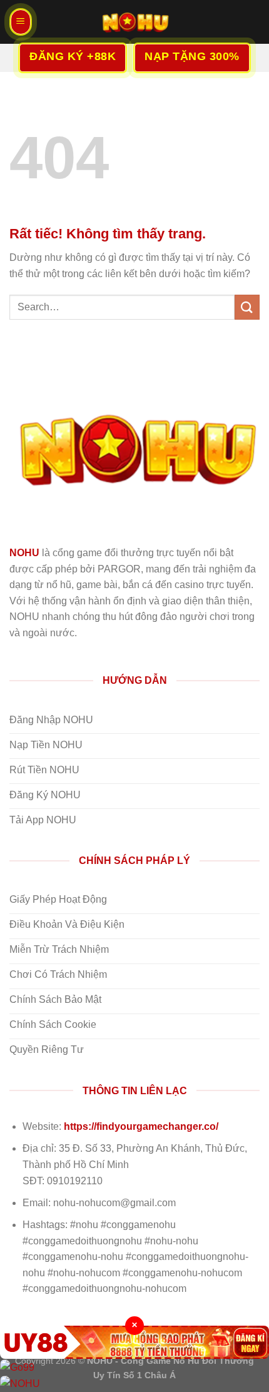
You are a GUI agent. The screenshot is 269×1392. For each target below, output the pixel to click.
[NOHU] (134, 22)
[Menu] (21, 21)
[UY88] (134, 1342)
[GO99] (134, 1367)
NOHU (24, 552)
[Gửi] (247, 307)
